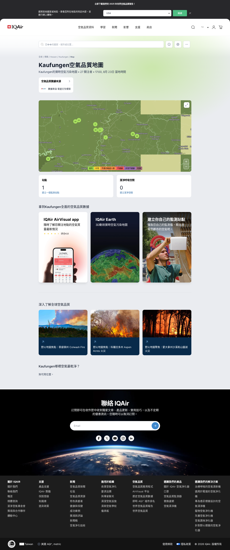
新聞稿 (74, 520)
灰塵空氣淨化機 (204, 515)
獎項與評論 (76, 515)
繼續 (180, 13)
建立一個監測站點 (50, 192)
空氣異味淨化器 (204, 520)
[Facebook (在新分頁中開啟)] (99, 438)
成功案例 (75, 510)
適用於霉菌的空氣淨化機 (208, 494)
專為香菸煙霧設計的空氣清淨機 (208, 504)
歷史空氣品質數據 (143, 496)
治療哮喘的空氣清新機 (208, 486)
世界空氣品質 (140, 510)
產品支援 (44, 486)
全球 (40, 57)
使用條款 (168, 544)
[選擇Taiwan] (204, 27)
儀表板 (105, 510)
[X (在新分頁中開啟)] (107, 438)
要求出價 (106, 491)
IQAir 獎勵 (45, 491)
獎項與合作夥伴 (17, 510)
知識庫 (42, 501)
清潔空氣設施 (109, 501)
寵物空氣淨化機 (204, 510)
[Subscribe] (155, 425)
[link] (193, 27)
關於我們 (13, 486)
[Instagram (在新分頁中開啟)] (123, 438)
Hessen (53, 57)
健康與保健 (76, 506)
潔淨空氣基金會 (17, 506)
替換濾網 (169, 501)
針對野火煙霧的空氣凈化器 (208, 528)
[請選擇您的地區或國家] (204, 27)
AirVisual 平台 (141, 491)
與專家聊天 (107, 496)
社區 (72, 491)
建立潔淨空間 (126, 192)
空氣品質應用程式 (143, 486)
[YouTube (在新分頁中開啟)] (115, 438)
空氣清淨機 (170, 506)
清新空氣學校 (109, 506)
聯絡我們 (13, 491)
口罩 (166, 491)
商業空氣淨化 (109, 486)
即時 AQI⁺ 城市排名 (144, 501)
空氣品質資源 (77, 496)
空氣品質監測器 (173, 496)
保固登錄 (44, 496)
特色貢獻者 (76, 501)
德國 (46, 57)
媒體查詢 (13, 501)
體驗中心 (13, 515)
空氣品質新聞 (77, 486)
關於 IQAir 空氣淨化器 (176, 486)
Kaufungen (63, 57)
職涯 (10, 496)
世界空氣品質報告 (143, 506)
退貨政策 (44, 506)
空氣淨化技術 (77, 525)
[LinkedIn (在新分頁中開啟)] (131, 438)
